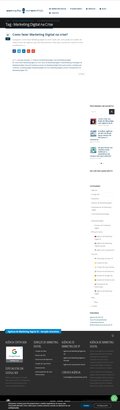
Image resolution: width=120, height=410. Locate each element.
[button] (101, 163)
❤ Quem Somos (76, 9)
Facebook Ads (40, 368)
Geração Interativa (24, 60)
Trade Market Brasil (97, 322)
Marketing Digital (59, 9)
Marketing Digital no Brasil (59, 68)
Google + (28, 51)
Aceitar (86, 406)
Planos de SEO (40, 355)
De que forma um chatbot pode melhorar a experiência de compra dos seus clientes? (101, 151)
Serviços (95, 254)
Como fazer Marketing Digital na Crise (28, 63)
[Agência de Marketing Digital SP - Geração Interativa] (25, 11)
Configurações (102, 406)
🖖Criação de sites (101, 263)
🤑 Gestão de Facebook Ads (104, 280)
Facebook (14, 51)
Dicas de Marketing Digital (50, 63)
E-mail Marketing (65, 63)
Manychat (95, 199)
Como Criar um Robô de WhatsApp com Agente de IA (106, 121)
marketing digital (25, 68)
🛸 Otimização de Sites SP (103, 258)
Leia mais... (82, 74)
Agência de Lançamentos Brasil (74, 365)
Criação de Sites (41, 351)
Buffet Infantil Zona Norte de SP (101, 325)
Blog (104, 9)
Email (33, 51)
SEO (26, 70)
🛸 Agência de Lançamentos (104, 250)
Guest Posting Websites (98, 320)
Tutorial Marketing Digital (62, 60)
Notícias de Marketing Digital (43, 60)
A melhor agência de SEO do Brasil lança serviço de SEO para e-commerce (101, 135)
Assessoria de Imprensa (43, 359)
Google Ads (96, 194)
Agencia (94, 190)
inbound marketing (31, 65)
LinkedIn (23, 51)
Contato (55, 13)
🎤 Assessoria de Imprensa (104, 271)
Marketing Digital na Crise (41, 68)
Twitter (19, 51)
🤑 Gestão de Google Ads (103, 276)
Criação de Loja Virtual (43, 364)
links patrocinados (65, 65)
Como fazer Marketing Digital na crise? (40, 34)
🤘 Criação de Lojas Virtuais (104, 267)
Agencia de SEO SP (96, 317)
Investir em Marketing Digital (48, 65)
